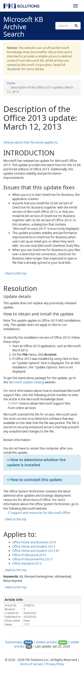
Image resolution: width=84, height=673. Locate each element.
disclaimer (14, 69)
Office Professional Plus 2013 (32, 559)
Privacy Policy (55, 664)
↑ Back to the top (14, 273)
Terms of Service (31, 664)
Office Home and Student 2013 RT (35, 551)
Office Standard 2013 (27, 563)
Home (11, 83)
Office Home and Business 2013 (34, 542)
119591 (13, 403)
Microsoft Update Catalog (26, 382)
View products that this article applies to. (31, 142)
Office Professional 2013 (29, 555)
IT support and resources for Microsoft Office (39, 513)
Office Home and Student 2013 (33, 546)
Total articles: (14, 642)
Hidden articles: (46, 642)
